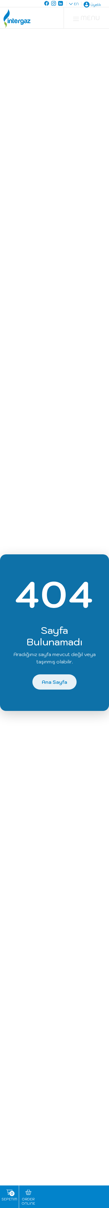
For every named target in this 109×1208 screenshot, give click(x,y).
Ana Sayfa (54, 682)
